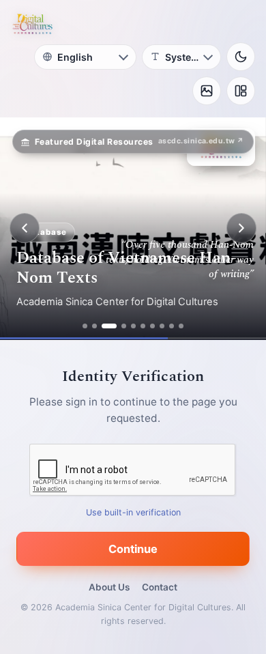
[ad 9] (171, 326)
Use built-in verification (133, 512)
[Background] (206, 90)
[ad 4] (123, 326)
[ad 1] (85, 326)
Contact (159, 587)
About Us (109, 587)
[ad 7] (152, 326)
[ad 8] (162, 326)
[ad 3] (109, 326)
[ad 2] (94, 326)
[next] (241, 228)
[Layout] (240, 90)
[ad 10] (181, 326)
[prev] (25, 228)
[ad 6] (143, 326)
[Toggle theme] (240, 56)
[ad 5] (133, 326)
